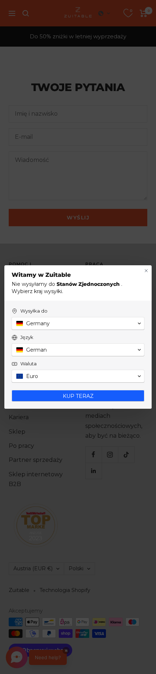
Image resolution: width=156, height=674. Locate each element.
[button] (78, 323)
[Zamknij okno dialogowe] (146, 271)
